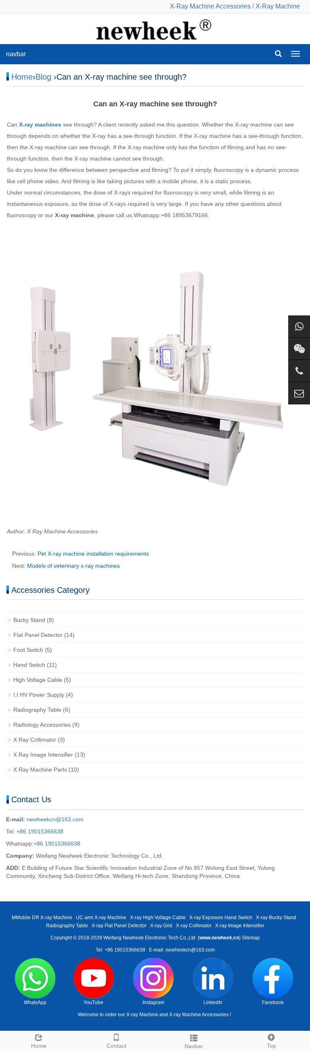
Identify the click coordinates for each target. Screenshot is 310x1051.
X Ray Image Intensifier (43, 754)
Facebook (273, 1002)
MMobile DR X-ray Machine (42, 917)
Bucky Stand (29, 620)
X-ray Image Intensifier (239, 925)
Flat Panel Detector (38, 635)
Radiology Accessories (42, 724)
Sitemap (251, 938)
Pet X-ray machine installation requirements (93, 553)
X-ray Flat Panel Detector (119, 925)
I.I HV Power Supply (38, 695)
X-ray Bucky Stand (276, 917)
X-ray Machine (142, 1014)
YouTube (93, 1002)
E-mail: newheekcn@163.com (182, 950)
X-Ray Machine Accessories (210, 6)
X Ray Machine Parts (40, 769)
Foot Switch (28, 650)
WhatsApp (35, 1002)
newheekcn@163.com (55, 819)
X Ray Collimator (34, 739)
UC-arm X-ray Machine (101, 917)
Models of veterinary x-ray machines (73, 566)
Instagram (153, 1002)
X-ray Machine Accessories (198, 1014)
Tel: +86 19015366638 (120, 950)
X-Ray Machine (278, 6)
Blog (43, 76)
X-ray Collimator (194, 925)
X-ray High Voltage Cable (158, 917)
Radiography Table (37, 709)
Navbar (193, 1046)
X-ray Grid (161, 925)
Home (22, 76)
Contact (116, 1046)
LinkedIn (212, 1002)
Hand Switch (29, 665)
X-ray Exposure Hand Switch (220, 917)
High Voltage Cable (37, 680)
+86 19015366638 (39, 831)
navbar (16, 54)
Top (271, 1046)
